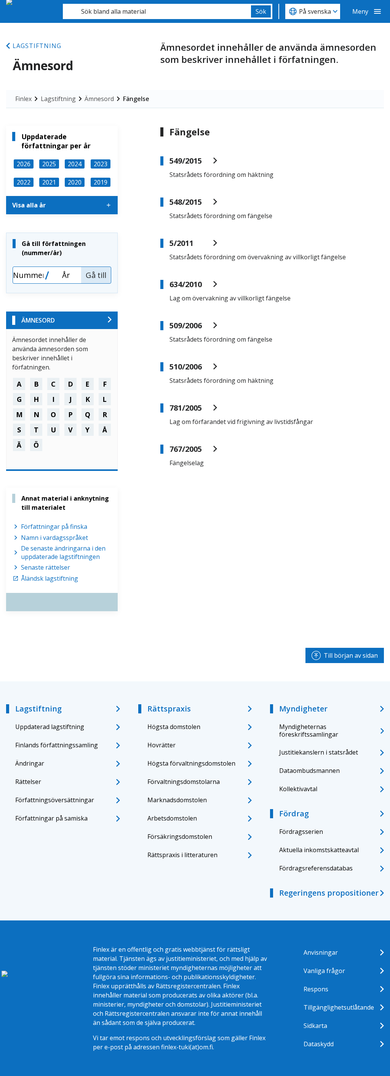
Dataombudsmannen (309, 770)
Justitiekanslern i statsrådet (318, 752)
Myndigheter (303, 708)
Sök (261, 11)
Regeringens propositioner (329, 893)
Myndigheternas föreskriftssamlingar (308, 730)
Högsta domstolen (173, 727)
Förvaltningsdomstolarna (183, 781)
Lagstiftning (37, 46)
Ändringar (29, 763)
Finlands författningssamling (56, 745)
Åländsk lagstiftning (49, 578)
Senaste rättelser (45, 567)
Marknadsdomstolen (177, 800)
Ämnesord (99, 99)
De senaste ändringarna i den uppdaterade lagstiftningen (63, 552)
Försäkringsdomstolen (179, 836)
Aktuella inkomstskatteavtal (319, 850)
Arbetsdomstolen (172, 818)
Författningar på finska (54, 526)
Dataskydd (319, 1044)
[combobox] (157, 11)
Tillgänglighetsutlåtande (339, 1007)
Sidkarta (315, 1025)
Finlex (23, 99)
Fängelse (136, 99)
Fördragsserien (301, 831)
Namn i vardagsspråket (54, 537)
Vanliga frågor (324, 971)
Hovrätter (161, 745)
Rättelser (28, 781)
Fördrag (294, 813)
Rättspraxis (169, 708)
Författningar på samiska (51, 818)
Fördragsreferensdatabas (316, 868)
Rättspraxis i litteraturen (182, 855)
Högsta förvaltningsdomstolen (191, 763)
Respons (316, 989)
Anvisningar (321, 952)
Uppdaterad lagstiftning (49, 727)
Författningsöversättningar (54, 800)
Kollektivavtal (298, 789)
